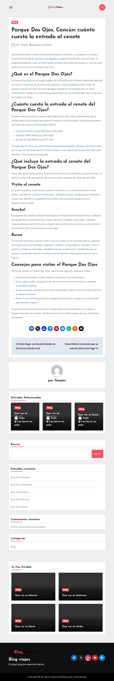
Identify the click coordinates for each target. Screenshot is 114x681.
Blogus (65, 677)
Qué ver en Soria (88, 415)
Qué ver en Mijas (19, 507)
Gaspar (24, 45)
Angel (22, 418)
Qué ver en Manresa (21, 484)
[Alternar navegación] (11, 7)
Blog (15, 22)
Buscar (15, 444)
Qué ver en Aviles (20, 499)
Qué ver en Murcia (20, 477)
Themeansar (79, 677)
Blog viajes (19, 659)
